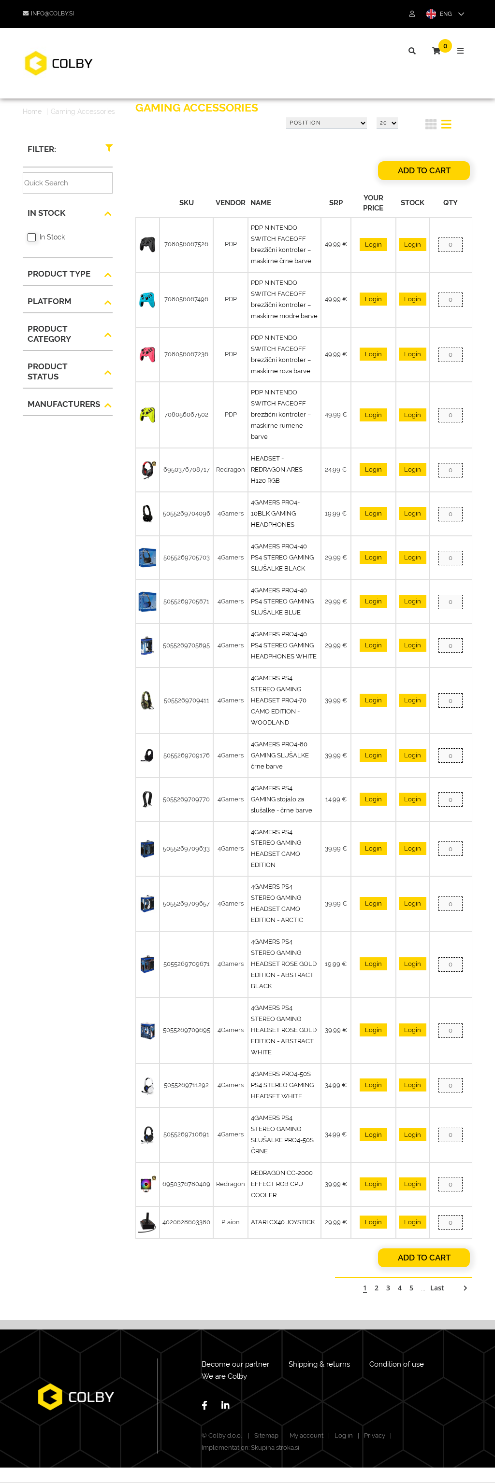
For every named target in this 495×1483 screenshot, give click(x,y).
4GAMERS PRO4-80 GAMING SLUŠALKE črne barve (280, 755)
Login (373, 244)
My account (306, 1435)
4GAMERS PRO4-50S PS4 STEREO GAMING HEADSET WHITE (282, 1085)
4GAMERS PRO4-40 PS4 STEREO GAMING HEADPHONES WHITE (284, 645)
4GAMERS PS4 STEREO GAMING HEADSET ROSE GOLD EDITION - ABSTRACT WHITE (284, 1030)
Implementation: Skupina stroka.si (250, 1447)
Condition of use (396, 1364)
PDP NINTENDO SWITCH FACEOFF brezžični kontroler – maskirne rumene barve (281, 414)
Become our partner (235, 1364)
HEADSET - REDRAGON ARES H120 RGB (277, 469)
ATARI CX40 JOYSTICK (283, 1222)
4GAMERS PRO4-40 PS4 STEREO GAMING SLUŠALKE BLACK (282, 557)
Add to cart (424, 170)
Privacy (374, 1435)
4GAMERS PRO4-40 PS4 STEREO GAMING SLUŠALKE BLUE (282, 601)
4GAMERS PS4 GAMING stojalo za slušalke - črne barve (281, 799)
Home (32, 111)
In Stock (52, 237)
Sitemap (266, 1435)
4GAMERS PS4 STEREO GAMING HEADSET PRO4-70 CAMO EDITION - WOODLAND (278, 700)
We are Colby (224, 1376)
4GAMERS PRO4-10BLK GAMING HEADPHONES (275, 513)
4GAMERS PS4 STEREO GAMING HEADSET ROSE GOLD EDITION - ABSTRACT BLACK (284, 964)
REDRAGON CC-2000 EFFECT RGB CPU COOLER (282, 1184)
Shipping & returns (319, 1364)
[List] (446, 126)
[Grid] (431, 126)
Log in (344, 1435)
